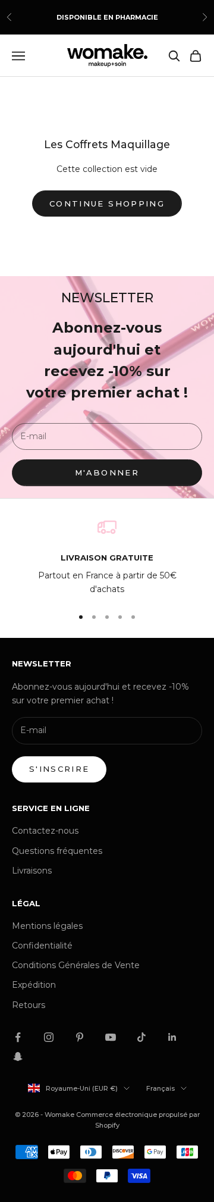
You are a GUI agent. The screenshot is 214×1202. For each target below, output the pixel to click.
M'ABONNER (107, 472)
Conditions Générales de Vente (76, 965)
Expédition (34, 984)
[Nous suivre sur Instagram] (49, 1037)
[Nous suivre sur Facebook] (18, 1037)
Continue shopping (107, 203)
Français (160, 1088)
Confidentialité (42, 945)
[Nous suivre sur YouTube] (111, 1037)
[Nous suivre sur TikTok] (141, 1037)
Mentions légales (47, 926)
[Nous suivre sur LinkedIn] (172, 1037)
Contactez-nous (45, 830)
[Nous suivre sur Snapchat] (18, 1056)
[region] (107, 557)
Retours (28, 1005)
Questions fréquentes (57, 851)
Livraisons (32, 870)
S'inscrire (59, 769)
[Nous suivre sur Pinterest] (80, 1037)
